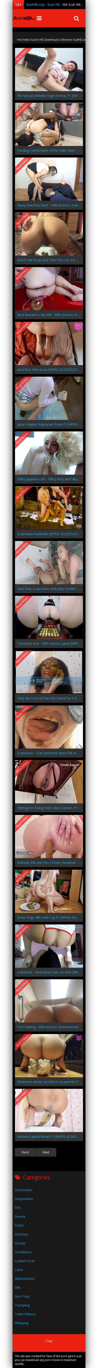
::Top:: (49, 1341)
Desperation (24, 1199)
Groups (20, 1243)
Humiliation (23, 1252)
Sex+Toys (22, 1296)
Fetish (19, 1225)
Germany (21, 1234)
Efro (18, 1207)
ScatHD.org (24, 18)
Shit (17, 1287)
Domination (23, 1190)
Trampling (22, 1305)
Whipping (21, 1323)
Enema (20, 1216)
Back (25, 1152)
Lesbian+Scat (25, 1261)
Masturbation (25, 1278)
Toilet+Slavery (25, 1314)
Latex (19, 1270)
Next (45, 1152)
